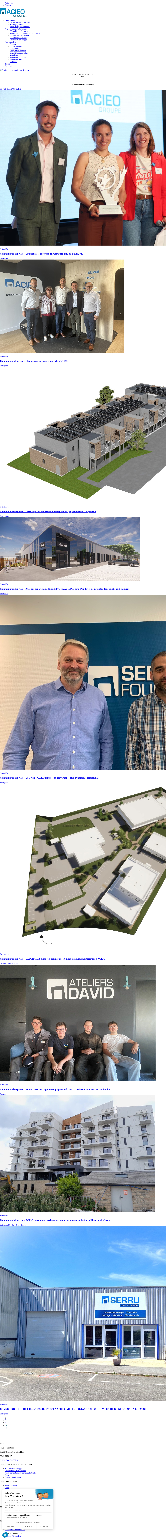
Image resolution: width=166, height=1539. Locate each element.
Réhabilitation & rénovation (20, 31)
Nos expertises (10, 42)
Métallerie (13, 62)
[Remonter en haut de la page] (15, 70)
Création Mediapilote (13, 1536)
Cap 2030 (8, 66)
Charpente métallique (18, 51)
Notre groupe (10, 20)
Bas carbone (9, 1475)
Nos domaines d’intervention (16, 29)
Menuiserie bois (16, 59)
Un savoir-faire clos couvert (20, 22)
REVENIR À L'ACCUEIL (10, 89)
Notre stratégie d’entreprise (20, 27)
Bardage (13, 44)
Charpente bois (15, 49)
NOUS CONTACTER (9, 1460)
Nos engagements (16, 24)
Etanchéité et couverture (19, 53)
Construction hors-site (18, 38)
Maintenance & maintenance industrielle (25, 33)
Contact (8, 5)
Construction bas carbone (19, 35)
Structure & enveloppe (18, 40)
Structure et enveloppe (13, 1468)
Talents (7, 64)
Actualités (9, 3)
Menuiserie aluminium (18, 57)
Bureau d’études (16, 46)
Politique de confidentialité (15, 1530)
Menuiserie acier (16, 55)
